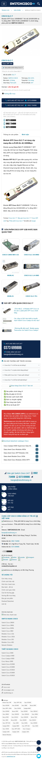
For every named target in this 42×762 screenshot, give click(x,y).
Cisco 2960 (24, 705)
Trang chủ (5, 10)
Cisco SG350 (17, 708)
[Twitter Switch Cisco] (14, 557)
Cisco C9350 (6, 728)
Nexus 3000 (33, 705)
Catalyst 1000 (6, 731)
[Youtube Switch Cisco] (22, 557)
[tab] (11, 134)
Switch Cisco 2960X (8, 622)
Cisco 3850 (16, 723)
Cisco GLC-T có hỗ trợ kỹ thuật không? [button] (15, 380)
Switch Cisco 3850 (7, 631)
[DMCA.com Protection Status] (7, 551)
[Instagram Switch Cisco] (30, 557)
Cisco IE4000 (23, 720)
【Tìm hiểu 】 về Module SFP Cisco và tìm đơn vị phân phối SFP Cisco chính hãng (26, 311)
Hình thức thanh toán (8, 584)
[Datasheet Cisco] (15, 441)
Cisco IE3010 (14, 717)
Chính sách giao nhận (8, 590)
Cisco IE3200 (27, 702)
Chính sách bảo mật (8, 581)
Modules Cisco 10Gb (8, 636)
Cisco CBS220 (25, 714)
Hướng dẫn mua (9, 93)
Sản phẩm (17, 10)
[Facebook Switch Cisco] (6, 557)
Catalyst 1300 (25, 731)
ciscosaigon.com (8, 690)
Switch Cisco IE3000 (8, 667)
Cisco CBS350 (24, 717)
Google (33, 221)
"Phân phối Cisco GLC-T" (16, 221)
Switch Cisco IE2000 (8, 664)
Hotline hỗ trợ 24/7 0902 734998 (22, 105)
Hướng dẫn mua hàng (8, 595)
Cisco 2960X (6, 714)
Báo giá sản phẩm (7, 598)
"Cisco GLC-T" (13, 218)
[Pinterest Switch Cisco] (14, 559)
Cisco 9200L (24, 723)
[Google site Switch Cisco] (20, 559)
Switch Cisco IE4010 (8, 675)
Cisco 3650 (5, 720)
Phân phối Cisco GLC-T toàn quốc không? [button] (16, 375)
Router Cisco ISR (7, 702)
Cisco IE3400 (15, 705)
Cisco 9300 (35, 726)
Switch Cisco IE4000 (8, 672)
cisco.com (6, 687)
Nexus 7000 (34, 717)
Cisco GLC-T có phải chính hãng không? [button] (15, 370)
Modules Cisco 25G (8, 639)
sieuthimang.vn (8, 693)
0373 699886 (15, 547)
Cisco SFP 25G (6, 723)
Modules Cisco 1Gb (8, 634)
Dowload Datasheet (8, 601)
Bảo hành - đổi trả (7, 587)
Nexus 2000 (15, 711)
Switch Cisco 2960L (8, 625)
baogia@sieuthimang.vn (21, 480)
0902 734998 (15, 541)
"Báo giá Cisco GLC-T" (24, 218)
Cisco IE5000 (33, 723)
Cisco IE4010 (32, 720)
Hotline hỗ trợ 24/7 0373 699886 (22, 100)
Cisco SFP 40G (26, 726)
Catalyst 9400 (27, 708)
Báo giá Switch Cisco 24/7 (18, 473)
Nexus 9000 (14, 720)
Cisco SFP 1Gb (18, 702)
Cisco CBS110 (33, 711)
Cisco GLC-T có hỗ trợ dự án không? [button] (14, 365)
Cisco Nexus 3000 (7, 661)
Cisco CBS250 (15, 714)
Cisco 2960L (35, 714)
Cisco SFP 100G (16, 728)
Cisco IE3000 (6, 711)
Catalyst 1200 (15, 731)
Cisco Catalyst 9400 (8, 656)
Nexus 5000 (6, 717)
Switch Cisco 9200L (8, 628)
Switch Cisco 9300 (7, 653)
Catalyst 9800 (15, 726)
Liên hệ (4, 604)
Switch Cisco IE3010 (8, 670)
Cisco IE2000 (24, 711)
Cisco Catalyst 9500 (8, 658)
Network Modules (7, 645)
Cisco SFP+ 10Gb (7, 708)
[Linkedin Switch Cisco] (5, 559)
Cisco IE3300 (6, 705)
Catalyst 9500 (6, 726)
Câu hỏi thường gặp (8, 593)
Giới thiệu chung (7, 578)
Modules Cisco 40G (8, 642)
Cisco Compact (26, 728)
